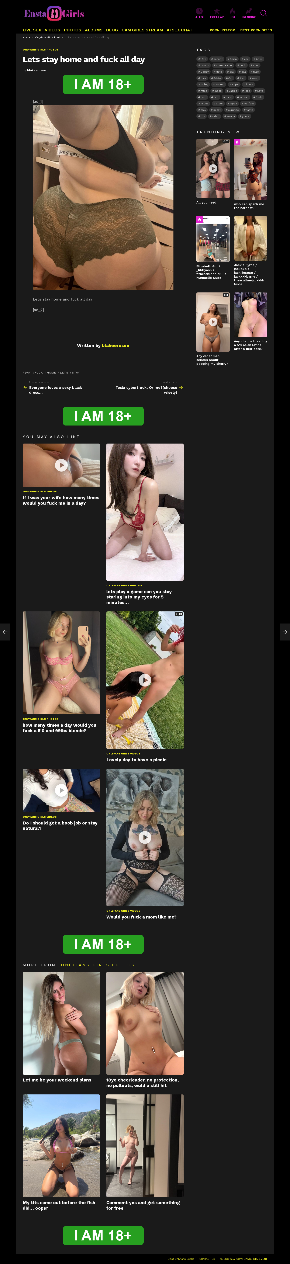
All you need (206, 202)
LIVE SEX (32, 30)
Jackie (233, 90)
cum (256, 65)
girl (230, 78)
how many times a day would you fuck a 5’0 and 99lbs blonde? (59, 727)
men (203, 97)
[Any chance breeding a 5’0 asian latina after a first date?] (250, 314)
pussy (217, 109)
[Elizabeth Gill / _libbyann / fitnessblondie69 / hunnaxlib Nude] (213, 239)
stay (76, 372)
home (51, 372)
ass (246, 59)
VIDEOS (52, 30)
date (219, 71)
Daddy (205, 71)
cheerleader (224, 65)
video (215, 116)
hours (249, 84)
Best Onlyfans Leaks (181, 1258)
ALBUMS (94, 30)
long (247, 90)
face (256, 71)
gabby (217, 78)
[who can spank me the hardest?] (250, 169)
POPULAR (217, 17)
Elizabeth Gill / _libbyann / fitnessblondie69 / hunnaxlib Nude (211, 272)
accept (218, 59)
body (259, 59)
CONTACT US (207, 1258)
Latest (199, 17)
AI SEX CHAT (179, 30)
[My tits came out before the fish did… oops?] (61, 1145)
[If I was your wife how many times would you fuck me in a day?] (61, 465)
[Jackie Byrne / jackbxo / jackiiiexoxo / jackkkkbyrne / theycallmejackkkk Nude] (250, 238)
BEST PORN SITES (256, 30)
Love (260, 90)
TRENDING (248, 17)
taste (249, 109)
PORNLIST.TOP (222, 30)
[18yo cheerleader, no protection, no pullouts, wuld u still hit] (145, 1023)
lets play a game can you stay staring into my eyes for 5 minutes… (139, 597)
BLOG (112, 30)
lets (64, 372)
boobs (205, 65)
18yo (203, 59)
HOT (232, 17)
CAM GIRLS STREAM (142, 30)
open (233, 103)
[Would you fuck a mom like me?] (145, 837)
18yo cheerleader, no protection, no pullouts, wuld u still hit (142, 1082)
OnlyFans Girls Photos (124, 585)
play (203, 109)
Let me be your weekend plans (57, 1080)
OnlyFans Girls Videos (40, 491)
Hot (237, 142)
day (28, 372)
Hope (235, 84)
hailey (204, 84)
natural (243, 97)
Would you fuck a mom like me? (141, 917)
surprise (233, 109)
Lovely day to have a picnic (136, 759)
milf (216, 97)
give (242, 78)
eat (243, 71)
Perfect (249, 103)
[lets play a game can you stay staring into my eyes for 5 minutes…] (145, 512)
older (219, 103)
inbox (218, 90)
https (204, 90)
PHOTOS (72, 30)
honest (219, 84)
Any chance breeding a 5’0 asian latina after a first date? (250, 345)
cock (243, 65)
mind (229, 97)
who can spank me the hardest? (249, 206)
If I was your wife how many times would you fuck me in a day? (61, 500)
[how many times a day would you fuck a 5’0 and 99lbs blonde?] (61, 662)
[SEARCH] (263, 13)
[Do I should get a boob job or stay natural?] (61, 790)
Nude (259, 97)
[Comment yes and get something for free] (145, 1145)
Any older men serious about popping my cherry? (212, 360)
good (255, 78)
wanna (231, 116)
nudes (204, 103)
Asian (233, 59)
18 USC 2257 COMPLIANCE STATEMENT (243, 1258)
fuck (39, 372)
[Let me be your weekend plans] (61, 1023)
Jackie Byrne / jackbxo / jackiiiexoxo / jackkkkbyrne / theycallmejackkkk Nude (249, 274)
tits (203, 116)
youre (245, 116)
